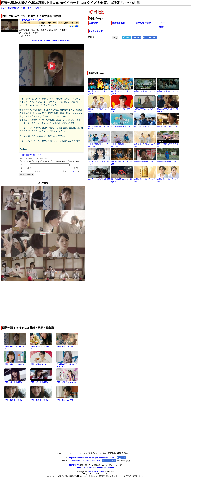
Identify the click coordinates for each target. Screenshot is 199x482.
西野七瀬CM (95, 23)
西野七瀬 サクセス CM (13, 400)
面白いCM (37, 155)
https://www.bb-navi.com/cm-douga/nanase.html (95, 467)
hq (70, 26)
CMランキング (96, 31)
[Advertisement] (129, 57)
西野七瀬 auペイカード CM (14, 348)
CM (2, 8)
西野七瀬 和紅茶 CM (39, 364)
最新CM (162, 27)
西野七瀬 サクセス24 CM (14, 364)
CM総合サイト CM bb (95, 472)
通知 (76, 26)
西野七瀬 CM (14, 8)
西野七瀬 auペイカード (32, 20)
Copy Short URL (149, 37)
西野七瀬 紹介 (118, 23)
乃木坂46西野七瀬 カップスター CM (66, 365)
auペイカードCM (31, 8)
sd (72, 26)
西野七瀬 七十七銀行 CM (14, 382)
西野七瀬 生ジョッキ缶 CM (40, 348)
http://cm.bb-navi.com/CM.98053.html (85, 461)
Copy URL (137, 37)
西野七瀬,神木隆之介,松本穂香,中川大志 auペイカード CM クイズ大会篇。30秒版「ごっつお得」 (72, 2)
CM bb (162, 22)
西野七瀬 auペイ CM (65, 347)
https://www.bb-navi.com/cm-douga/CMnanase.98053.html (92, 458)
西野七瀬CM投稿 (143, 23)
